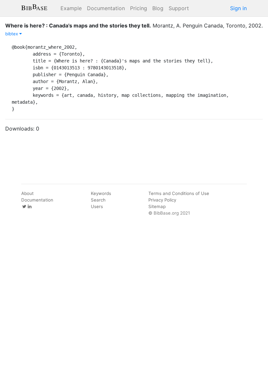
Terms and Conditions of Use (178, 193)
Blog (157, 8)
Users (97, 206)
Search (98, 199)
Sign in (238, 8)
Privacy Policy (162, 199)
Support (179, 8)
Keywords (101, 193)
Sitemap (157, 206)
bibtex (12, 33)
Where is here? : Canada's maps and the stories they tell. (78, 25)
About (27, 193)
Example (71, 8)
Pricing (138, 8)
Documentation (106, 8)
